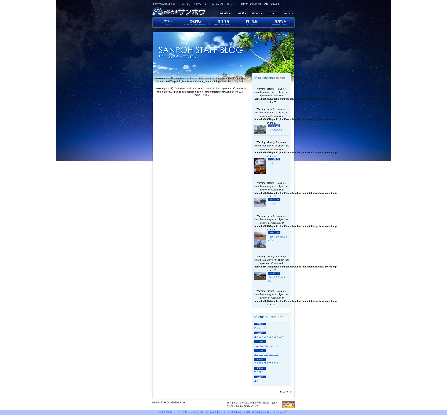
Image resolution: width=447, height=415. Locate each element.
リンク (276, 412)
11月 (256, 337)
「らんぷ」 (272, 204)
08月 (266, 337)
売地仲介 (224, 22)
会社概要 (224, 13)
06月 (256, 372)
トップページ (166, 22)
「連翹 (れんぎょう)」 (277, 130)
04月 (256, 328)
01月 (266, 328)
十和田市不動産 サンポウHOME (172, 412)
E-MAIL (288, 13)
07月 (266, 354)
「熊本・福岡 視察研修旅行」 (278, 238)
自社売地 (195, 22)
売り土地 (204, 412)
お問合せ (285, 412)
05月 (271, 337)
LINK (272, 13)
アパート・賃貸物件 (230, 412)
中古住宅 (214, 412)
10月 (256, 345)
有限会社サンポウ (178, 11)
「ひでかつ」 (273, 163)
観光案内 (257, 13)
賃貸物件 (280, 22)
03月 (261, 328)
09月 (261, 337)
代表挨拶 (240, 13)
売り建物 (252, 22)
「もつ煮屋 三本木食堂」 (277, 279)
